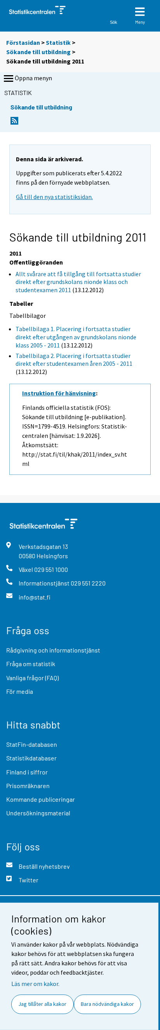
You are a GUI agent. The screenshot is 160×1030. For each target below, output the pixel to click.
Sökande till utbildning (39, 52)
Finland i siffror (27, 772)
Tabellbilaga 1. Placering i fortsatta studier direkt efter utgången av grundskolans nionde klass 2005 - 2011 (76, 337)
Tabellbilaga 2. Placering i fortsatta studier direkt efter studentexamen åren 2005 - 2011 (74, 360)
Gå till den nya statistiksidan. (54, 197)
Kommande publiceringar (40, 799)
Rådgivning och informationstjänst (53, 650)
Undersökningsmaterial (38, 813)
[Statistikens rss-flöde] (14, 123)
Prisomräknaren (28, 785)
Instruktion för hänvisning (59, 393)
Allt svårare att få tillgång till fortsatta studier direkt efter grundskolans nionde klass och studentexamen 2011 (78, 282)
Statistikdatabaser (31, 758)
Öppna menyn (33, 78)
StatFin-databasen (31, 744)
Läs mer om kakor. (35, 984)
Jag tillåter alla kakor (42, 1003)
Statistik (58, 42)
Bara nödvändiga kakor (107, 1003)
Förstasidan (23, 42)
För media (19, 691)
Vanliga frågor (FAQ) (32, 677)
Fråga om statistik (30, 663)
